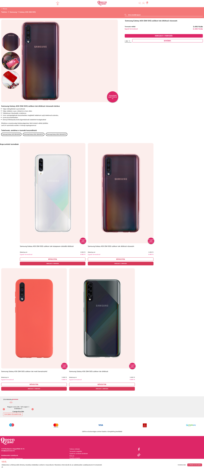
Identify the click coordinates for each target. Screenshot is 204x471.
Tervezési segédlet (75, 451)
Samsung (13, 12)
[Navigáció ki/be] (57, 3)
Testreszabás (182, 465)
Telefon (4, 12)
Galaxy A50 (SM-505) (27, 12)
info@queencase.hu (8, 451)
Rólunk (71, 456)
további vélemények (12, 414)
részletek (52, 259)
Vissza (4, 9)
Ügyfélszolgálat (74, 458)
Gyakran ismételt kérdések (78, 453)
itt (94, 465)
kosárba (167, 41)
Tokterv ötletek (74, 449)
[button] (140, 3)
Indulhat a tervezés (164, 36)
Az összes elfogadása (194, 465)
